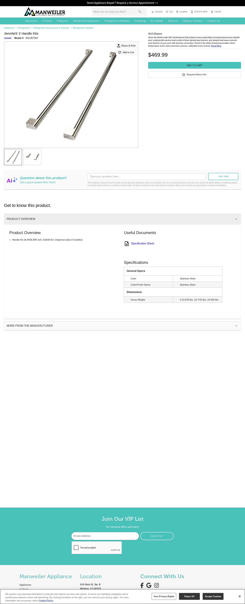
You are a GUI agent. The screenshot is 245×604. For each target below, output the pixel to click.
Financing (140, 21)
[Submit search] (140, 12)
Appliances (31, 21)
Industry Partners (192, 21)
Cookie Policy (46, 600)
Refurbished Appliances (86, 21)
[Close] (239, 596)
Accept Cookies (213, 596)
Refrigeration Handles (83, 28)
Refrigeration (24, 28)
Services (173, 21)
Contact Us (214, 21)
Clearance (62, 21)
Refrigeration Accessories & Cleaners (52, 28)
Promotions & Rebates (117, 21)
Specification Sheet (142, 243)
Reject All (189, 596)
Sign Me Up (157, 536)
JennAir (8, 38)
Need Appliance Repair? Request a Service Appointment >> (122, 3)
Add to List (128, 52)
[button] (153, 12)
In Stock (47, 21)
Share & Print (129, 45)
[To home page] (53, 12)
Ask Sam (223, 176)
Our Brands (156, 21)
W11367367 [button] (32, 38)
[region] (122, 596)
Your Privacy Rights (164, 596)
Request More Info (196, 74)
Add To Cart (194, 65)
